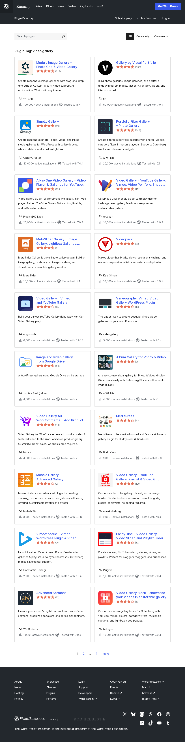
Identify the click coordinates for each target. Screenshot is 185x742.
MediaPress (125, 416)
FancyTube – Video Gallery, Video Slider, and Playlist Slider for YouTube (139, 536)
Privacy (18, 698)
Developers (85, 693)
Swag (115, 698)
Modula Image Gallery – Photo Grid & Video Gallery (56, 65)
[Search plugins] (63, 36)
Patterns (51, 698)
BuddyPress (151, 698)
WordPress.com (153, 681)
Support (83, 687)
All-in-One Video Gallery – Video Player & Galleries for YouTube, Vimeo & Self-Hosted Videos (61, 182)
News (17, 687)
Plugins (50, 693)
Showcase (52, 681)
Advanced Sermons (51, 593)
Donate (116, 693)
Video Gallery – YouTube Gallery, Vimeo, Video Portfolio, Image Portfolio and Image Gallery (141, 182)
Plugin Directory (24, 18)
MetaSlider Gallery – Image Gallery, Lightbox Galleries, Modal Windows (56, 241)
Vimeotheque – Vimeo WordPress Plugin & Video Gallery (56, 536)
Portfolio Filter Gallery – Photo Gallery (133, 124)
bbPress (148, 693)
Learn (81, 681)
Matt (146, 687)
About (18, 681)
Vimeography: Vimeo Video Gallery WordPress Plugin (137, 300)
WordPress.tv (88, 698)
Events (114, 687)
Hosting (19, 693)
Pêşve (105, 653)
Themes (51, 687)
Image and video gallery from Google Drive (54, 359)
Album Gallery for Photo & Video (141, 357)
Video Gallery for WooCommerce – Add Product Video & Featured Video (59, 418)
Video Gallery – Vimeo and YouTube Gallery (53, 300)
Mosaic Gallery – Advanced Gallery (49, 477)
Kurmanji (54, 719)
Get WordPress (168, 6)
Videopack (124, 239)
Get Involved (118, 681)
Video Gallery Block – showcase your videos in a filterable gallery (141, 595)
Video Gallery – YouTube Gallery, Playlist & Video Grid (138, 477)
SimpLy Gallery (47, 121)
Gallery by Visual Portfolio (136, 62)
